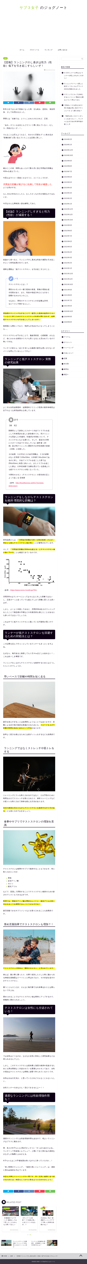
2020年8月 (68, 322)
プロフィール (34, 50)
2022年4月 (68, 252)
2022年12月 (68, 209)
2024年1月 (68, 144)
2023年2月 (68, 198)
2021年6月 (68, 306)
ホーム (22, 50)
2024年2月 (68, 139)
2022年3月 (68, 257)
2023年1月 (68, 204)
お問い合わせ (62, 50)
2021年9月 (68, 290)
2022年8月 (68, 230)
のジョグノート (43, 7)
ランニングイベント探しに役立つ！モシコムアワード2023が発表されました (73, 86)
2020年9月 (68, 316)
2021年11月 (68, 279)
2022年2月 (68, 263)
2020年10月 (68, 311)
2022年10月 (68, 220)
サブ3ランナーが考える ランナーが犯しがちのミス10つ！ (73, 75)
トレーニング (69, 347)
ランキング (49, 50)
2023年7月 (68, 171)
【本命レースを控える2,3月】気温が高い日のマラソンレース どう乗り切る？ (73, 107)
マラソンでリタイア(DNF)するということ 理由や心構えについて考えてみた (74, 97)
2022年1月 (68, 268)
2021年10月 (68, 284)
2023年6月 (68, 177)
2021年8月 (68, 295)
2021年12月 (68, 273)
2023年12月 (68, 150)
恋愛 (5, 58)
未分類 (66, 364)
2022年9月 (68, 225)
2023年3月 (68, 193)
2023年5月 (68, 182)
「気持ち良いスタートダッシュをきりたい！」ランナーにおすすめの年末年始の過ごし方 (73, 120)
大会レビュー (69, 353)
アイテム (67, 337)
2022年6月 (68, 241)
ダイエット (68, 342)
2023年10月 (68, 155)
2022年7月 (68, 236)
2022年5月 (68, 247)
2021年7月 (68, 300)
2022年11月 (68, 214)
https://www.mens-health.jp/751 (23, 590)
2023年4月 (68, 187)
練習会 (66, 369)
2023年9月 (68, 161)
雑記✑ (66, 374)
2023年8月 (68, 166)
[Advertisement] (43, 31)
